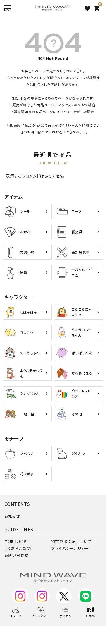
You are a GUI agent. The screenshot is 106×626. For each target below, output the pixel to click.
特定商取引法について (71, 541)
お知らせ (12, 516)
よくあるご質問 (17, 548)
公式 (20, 606)
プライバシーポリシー (70, 548)
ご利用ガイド (15, 541)
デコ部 (42, 606)
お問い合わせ (16, 555)
